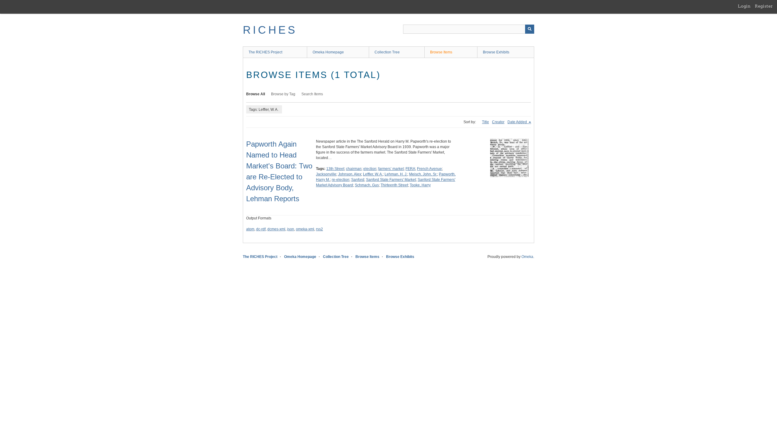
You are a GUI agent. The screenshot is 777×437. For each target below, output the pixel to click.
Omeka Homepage (328, 52)
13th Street (335, 169)
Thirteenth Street (394, 185)
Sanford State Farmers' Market (391, 180)
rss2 (319, 229)
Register (764, 6)
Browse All (255, 94)
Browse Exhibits (496, 52)
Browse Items (441, 52)
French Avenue (429, 169)
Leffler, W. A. (373, 174)
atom (250, 229)
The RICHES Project (265, 52)
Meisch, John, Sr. (423, 174)
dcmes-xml (276, 229)
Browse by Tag (283, 94)
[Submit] (529, 29)
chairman (353, 169)
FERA (410, 169)
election (369, 169)
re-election (340, 180)
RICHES (270, 30)
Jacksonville (326, 174)
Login (744, 6)
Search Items (312, 94)
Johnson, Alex (349, 174)
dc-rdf (261, 229)
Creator (498, 122)
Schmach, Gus (367, 185)
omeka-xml (305, 229)
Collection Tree (387, 52)
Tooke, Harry (420, 185)
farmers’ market (391, 169)
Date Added (517, 122)
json (290, 229)
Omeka (527, 257)
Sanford (357, 180)
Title (485, 122)
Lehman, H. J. (396, 174)
